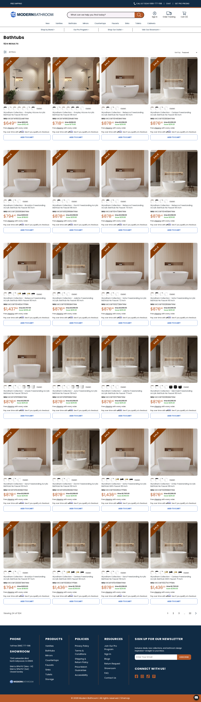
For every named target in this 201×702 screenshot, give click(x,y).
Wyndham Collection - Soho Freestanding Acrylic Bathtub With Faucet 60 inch (123, 485)
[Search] (139, 15)
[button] (184, 15)
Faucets (49, 665)
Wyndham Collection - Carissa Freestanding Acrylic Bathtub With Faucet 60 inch (72, 578)
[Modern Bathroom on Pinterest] (154, 676)
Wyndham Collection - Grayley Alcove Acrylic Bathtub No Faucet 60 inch (24, 113)
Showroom (110, 668)
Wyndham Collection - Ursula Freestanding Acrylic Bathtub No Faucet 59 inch (26, 392)
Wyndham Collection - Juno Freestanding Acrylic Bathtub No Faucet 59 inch (74, 392)
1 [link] (167, 613)
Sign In (107, 654)
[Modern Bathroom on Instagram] (142, 676)
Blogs (107, 658)
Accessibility (81, 675)
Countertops (52, 660)
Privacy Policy (82, 645)
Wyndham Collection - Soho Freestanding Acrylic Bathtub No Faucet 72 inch (123, 299)
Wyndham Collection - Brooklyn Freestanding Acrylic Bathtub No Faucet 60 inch (24, 206)
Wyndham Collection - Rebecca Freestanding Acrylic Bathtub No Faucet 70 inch (122, 206)
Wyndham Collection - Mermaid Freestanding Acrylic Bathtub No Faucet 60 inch (171, 392)
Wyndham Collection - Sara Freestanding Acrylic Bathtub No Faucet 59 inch (123, 578)
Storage (49, 679)
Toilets (48, 674)
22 (190, 613)
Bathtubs (50, 650)
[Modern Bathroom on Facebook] (136, 676)
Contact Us (110, 677)
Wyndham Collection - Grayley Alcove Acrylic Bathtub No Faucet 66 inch (73, 113)
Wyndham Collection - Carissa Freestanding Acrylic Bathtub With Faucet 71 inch (170, 578)
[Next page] (196, 613)
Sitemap (125, 698)
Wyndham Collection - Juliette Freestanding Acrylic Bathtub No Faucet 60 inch (72, 299)
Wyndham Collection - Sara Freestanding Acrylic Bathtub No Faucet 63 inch (25, 485)
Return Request (112, 663)
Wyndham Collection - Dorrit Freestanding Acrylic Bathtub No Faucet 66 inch (75, 206)
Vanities (49, 645)
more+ (39, 108)
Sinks (48, 669)
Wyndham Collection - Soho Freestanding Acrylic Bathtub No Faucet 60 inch (172, 299)
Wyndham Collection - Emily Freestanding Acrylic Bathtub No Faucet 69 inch (173, 485)
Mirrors (49, 655)
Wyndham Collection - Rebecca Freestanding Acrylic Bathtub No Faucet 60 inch (122, 113)
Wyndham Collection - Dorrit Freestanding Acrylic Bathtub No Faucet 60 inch (75, 485)
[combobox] (105, 15)
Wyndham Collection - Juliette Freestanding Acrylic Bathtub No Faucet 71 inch (121, 392)
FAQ (106, 673)
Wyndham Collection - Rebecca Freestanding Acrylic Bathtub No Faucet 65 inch (171, 206)
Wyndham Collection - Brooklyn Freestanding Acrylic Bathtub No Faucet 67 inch (24, 578)
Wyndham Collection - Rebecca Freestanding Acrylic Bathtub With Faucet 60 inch (24, 299)
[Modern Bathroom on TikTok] (148, 676)
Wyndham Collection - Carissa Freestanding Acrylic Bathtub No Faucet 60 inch (170, 113)
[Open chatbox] (196, 697)
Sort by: (178, 52)
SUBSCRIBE (184, 657)
